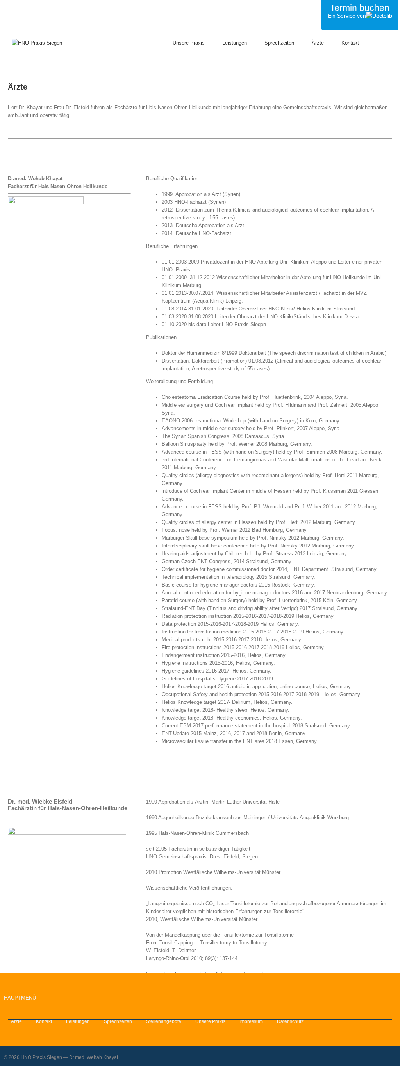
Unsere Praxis (210, 1021)
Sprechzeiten (118, 1021)
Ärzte (16, 1021)
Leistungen (78, 1021)
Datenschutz (290, 1021)
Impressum (251, 1021)
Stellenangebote (163, 1021)
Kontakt (44, 1021)
